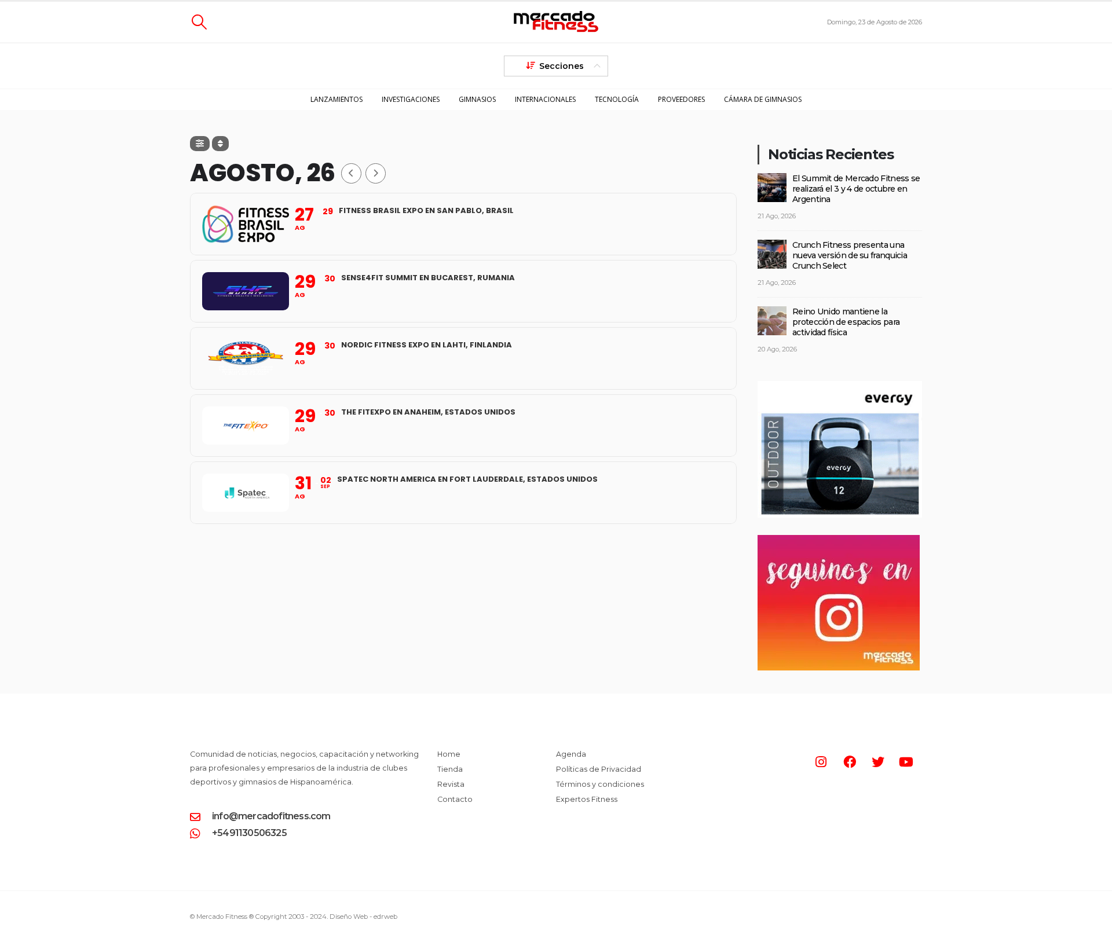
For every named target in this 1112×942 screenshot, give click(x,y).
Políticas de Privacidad (598, 769)
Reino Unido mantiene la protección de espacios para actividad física (845, 322)
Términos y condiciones (600, 784)
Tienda (450, 769)
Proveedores (681, 99)
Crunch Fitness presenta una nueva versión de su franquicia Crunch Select (849, 255)
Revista (450, 784)
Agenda (571, 754)
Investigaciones (411, 99)
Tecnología (617, 99)
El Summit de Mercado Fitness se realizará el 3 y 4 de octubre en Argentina (856, 188)
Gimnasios (477, 99)
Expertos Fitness (586, 799)
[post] (772, 186)
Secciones (561, 66)
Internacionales (545, 99)
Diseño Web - (363, 916)
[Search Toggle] (199, 22)
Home (448, 754)
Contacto (455, 799)
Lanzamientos (336, 99)
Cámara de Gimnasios (763, 99)
